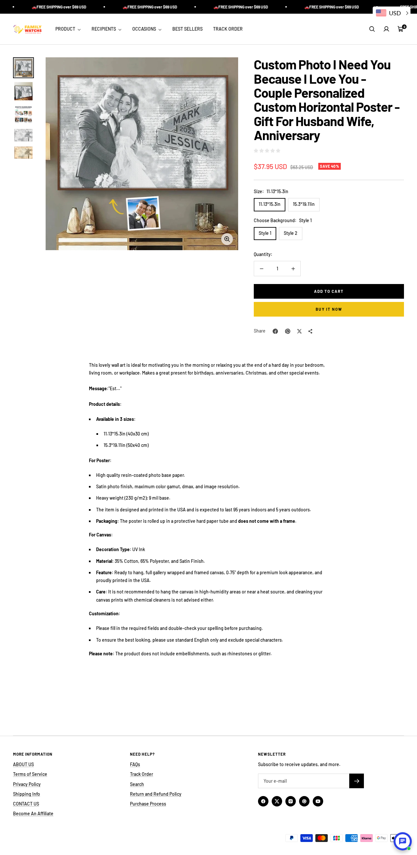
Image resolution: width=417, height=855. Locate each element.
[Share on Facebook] (275, 331)
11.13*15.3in (269, 204)
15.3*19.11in (304, 204)
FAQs (135, 764)
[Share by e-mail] (310, 331)
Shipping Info (26, 794)
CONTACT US (26, 803)
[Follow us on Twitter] (277, 801)
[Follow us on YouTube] (318, 801)
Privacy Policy (27, 784)
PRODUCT (65, 29)
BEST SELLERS (187, 29)
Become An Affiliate (33, 813)
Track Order (141, 774)
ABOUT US (23, 764)
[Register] (356, 781)
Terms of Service (30, 774)
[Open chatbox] (403, 841)
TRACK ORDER (228, 29)
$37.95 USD (270, 166)
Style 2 (290, 233)
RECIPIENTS (104, 29)
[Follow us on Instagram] (290, 801)
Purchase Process (148, 803)
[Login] (386, 29)
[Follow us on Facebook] (263, 801)
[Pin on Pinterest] (287, 331)
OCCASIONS (144, 29)
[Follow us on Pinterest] (304, 801)
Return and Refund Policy (155, 794)
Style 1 (265, 233)
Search (137, 784)
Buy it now (329, 309)
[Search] (372, 29)
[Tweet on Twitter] (299, 331)
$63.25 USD (301, 167)
